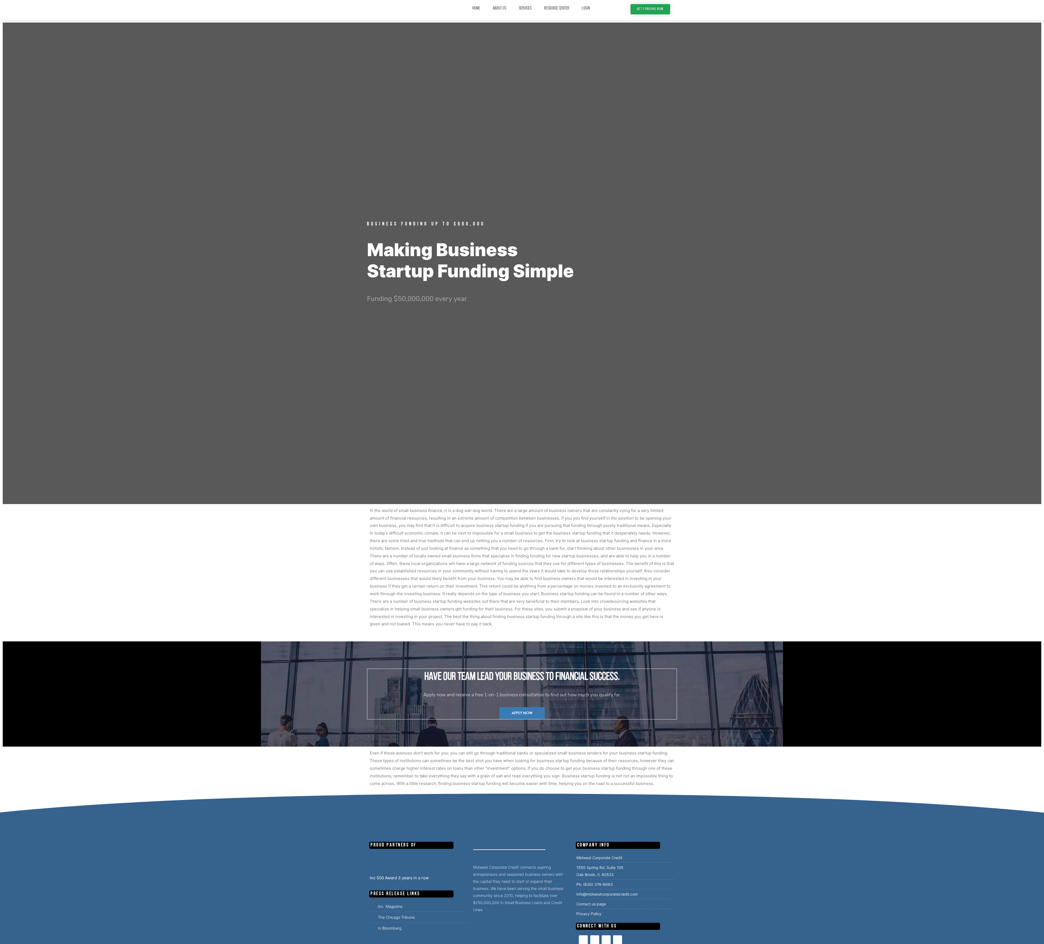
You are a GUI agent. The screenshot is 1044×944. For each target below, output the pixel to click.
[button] (650, 9)
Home (476, 8)
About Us (499, 8)
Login (586, 8)
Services (525, 8)
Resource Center (556, 8)
